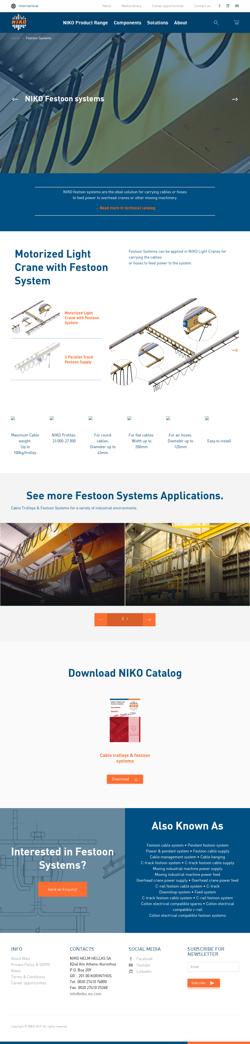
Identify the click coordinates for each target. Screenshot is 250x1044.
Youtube (142, 965)
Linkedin (143, 972)
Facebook (144, 959)
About (180, 22)
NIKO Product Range (85, 22)
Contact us (202, 6)
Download (120, 779)
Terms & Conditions (28, 977)
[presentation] (15, 99)
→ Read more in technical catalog (125, 207)
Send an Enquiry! (62, 889)
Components (127, 22)
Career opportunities (168, 6)
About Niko (20, 959)
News (107, 6)
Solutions (157, 22)
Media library (131, 6)
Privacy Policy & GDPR (30, 965)
